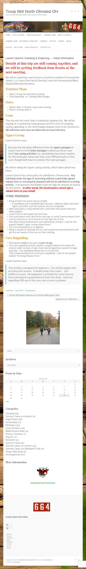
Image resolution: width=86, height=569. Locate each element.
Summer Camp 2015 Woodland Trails (23, 449)
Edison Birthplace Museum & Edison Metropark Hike (33, 295)
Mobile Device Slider (15, 431)
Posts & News (19, 35)
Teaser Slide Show (14, 452)
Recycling (18, 47)
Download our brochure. (43, 483)
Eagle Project (12, 419)
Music (68, 41)
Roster (9, 47)
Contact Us (45, 47)
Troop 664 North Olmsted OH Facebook (71, 11)
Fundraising (11, 422)
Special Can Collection (67, 299)
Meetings (10, 425)
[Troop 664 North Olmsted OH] (43, 22)
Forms (61, 41)
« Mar (7, 402)
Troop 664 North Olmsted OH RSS (75, 11)
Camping (43, 41)
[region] (43, 327)
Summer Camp (13, 443)
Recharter (10, 440)
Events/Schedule (34, 35)
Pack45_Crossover (14, 434)
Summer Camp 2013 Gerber (19, 446)
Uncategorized (30, 291)
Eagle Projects (31, 47)
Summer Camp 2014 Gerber (19, 416)
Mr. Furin (10, 291)
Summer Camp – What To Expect (57, 35)
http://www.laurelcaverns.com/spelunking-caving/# (38, 222)
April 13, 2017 (19, 291)
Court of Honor (13, 428)
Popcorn (10, 437)
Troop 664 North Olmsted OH (32, 11)
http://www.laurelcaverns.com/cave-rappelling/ (33, 253)
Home (8, 35)
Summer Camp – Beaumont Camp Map (22, 41)
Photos (53, 41)
